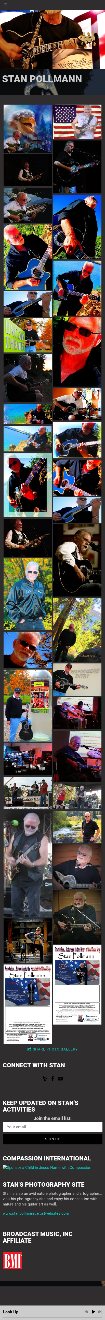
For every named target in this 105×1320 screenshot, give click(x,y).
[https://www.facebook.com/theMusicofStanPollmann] (52, 1079)
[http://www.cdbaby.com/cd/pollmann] (45, 1079)
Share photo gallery (55, 1049)
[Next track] (99, 1312)
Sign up (52, 1139)
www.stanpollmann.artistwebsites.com (36, 1213)
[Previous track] (86, 1312)
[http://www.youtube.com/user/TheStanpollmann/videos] (60, 1079)
